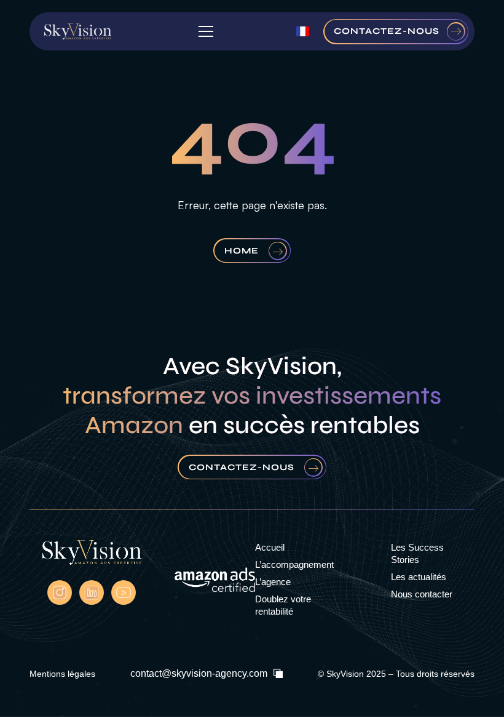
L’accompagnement (294, 564)
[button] (203, 31)
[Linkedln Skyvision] (91, 592)
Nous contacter (421, 594)
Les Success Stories (417, 553)
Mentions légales (62, 674)
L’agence (273, 581)
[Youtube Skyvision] (123, 592)
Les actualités (418, 577)
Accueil (270, 547)
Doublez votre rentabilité (283, 605)
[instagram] (59, 592)
